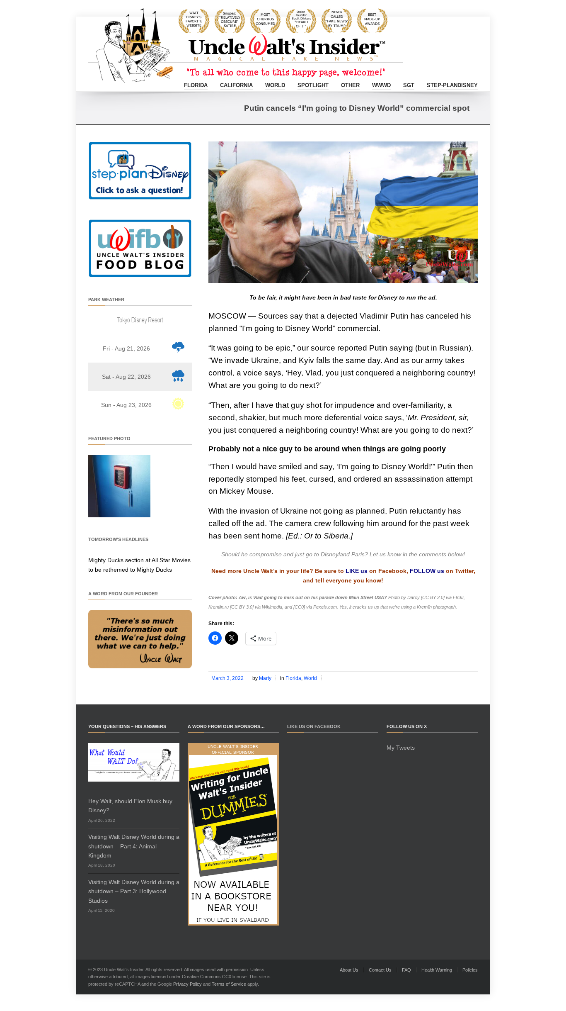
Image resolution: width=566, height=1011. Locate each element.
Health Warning (436, 969)
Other (350, 85)
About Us (349, 969)
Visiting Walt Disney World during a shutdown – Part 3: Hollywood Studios (133, 891)
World (275, 85)
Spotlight (313, 85)
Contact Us (380, 969)
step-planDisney (452, 85)
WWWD (381, 85)
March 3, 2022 (227, 678)
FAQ (406, 969)
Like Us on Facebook (314, 726)
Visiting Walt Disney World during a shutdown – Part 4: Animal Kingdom (133, 846)
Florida (196, 85)
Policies (470, 969)
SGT (408, 85)
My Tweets (401, 747)
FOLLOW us (427, 571)
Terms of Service (229, 984)
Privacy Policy (187, 984)
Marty (265, 678)
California (236, 85)
